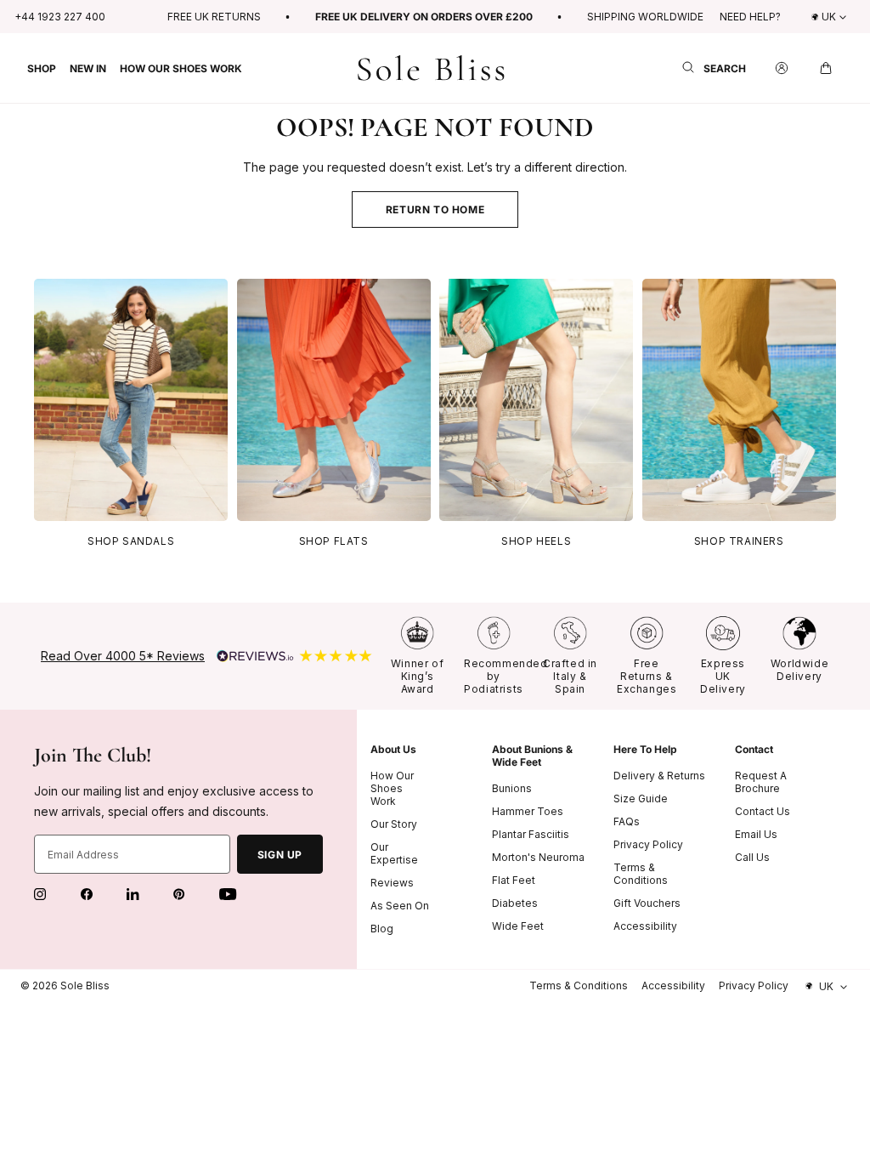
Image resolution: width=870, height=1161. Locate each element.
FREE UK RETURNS (214, 16)
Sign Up (279, 854)
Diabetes (515, 903)
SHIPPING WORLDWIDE (645, 16)
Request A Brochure (761, 782)
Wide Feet (518, 926)
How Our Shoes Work (392, 788)
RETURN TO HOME (435, 209)
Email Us (756, 834)
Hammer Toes (527, 811)
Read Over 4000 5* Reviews (123, 655)
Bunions (512, 788)
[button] (45, 68)
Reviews (392, 882)
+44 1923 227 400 (59, 16)
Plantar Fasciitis (530, 834)
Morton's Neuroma (538, 857)
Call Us (752, 857)
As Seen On (399, 905)
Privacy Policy (648, 844)
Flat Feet (513, 880)
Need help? (750, 16)
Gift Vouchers (647, 903)
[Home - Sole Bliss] (431, 68)
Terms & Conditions (640, 873)
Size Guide (640, 798)
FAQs (626, 821)
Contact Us (762, 811)
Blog (381, 928)
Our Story (393, 824)
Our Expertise (394, 853)
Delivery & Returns (659, 775)
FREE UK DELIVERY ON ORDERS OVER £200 (424, 16)
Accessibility (645, 926)
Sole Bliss (85, 985)
